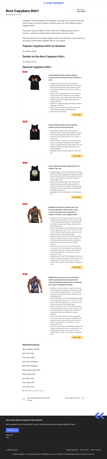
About (8, 435)
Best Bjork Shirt (28, 378)
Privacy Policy (84, 450)
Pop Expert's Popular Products (34, 390)
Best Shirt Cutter (29, 357)
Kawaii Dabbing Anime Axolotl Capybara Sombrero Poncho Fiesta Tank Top (63, 126)
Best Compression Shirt (31, 370)
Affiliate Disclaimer (72, 450)
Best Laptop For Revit (72, 398)
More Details (77, 114)
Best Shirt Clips (28, 353)
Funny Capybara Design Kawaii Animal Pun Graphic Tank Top (64, 167)
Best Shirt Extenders (30, 362)
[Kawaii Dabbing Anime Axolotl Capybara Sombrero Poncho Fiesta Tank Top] (34, 132)
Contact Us (12, 430)
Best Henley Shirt (29, 374)
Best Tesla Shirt (28, 382)
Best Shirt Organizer (30, 366)
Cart (7, 437)
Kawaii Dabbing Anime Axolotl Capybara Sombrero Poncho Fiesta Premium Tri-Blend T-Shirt (65, 77)
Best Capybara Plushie (31, 349)
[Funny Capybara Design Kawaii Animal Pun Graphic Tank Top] (34, 173)
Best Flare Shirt (28, 387)
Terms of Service (96, 450)
